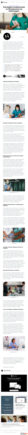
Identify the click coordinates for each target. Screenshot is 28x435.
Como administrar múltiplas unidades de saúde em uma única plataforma (7, 410)
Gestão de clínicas (18, 2)
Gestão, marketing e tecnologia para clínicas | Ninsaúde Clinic (7, 432)
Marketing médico (23, 2)
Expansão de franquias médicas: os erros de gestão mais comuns (7, 405)
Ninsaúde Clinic (14, 315)
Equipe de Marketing (7, 370)
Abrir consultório (12, 2)
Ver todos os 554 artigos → (7, 412)
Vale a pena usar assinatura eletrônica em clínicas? (7, 407)
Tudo (8, 2)
